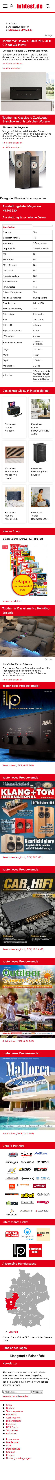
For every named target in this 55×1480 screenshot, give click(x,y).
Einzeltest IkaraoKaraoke (10, 427)
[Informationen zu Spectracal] (27, 1203)
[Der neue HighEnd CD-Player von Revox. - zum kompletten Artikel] (27, 92)
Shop (9, 1405)
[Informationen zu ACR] (12, 1155)
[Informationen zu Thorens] (43, 1203)
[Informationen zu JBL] (12, 1187)
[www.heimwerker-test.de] (43, 1240)
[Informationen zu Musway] (11, 1194)
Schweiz (13, 1331)
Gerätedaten (13, 1417)
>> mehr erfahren (12, 601)
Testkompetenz (14, 1411)
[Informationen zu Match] (23, 1185)
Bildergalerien (14, 1420)
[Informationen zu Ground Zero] (11, 1178)
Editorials (11, 1433)
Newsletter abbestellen (15, 1396)
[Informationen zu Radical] (11, 1204)
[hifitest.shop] (35, 1256)
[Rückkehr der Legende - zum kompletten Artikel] (27, 171)
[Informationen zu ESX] (11, 1171)
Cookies (10, 1451)
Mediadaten (12, 1442)
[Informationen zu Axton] (40, 1154)
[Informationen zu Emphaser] (43, 1163)
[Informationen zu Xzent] (26, 1211)
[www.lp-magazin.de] (19, 1256)
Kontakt (10, 1455)
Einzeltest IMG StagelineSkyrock (39, 471)
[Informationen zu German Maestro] (40, 1170)
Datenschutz (13, 1448)
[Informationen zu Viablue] (11, 1212)
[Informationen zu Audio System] (26, 1155)
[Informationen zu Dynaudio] (27, 1162)
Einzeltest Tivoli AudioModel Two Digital (11, 473)
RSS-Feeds (12, 1427)
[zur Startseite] (29, 6)
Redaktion (11, 1414)
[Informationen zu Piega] (43, 1195)
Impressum (12, 1439)
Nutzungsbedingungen (18, 1458)
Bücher (10, 1408)
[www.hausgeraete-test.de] (27, 1240)
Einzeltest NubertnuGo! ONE (11, 515)
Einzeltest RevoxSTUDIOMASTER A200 (40, 429)
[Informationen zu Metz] (39, 1186)
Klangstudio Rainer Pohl (27, 1356)
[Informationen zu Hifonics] (43, 1178)
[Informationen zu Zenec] (42, 1211)
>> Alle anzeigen (11, 68)
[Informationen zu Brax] (11, 1163)
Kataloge (11, 1424)
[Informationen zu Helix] (27, 1179)
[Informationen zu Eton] (25, 1170)
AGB (8, 1445)
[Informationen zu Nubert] (27, 1195)
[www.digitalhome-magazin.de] (11, 1240)
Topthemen (12, 1430)
